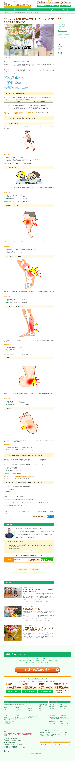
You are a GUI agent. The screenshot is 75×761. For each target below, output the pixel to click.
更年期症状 (18, 707)
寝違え (6, 707)
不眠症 (6, 715)
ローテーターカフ (62, 30)
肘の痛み (60, 46)
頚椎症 (20, 705)
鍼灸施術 (48, 734)
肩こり (28, 704)
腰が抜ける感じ (53, 721)
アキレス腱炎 (36, 511)
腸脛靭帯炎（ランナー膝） (12, 81)
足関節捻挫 (9, 84)
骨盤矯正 (54, 732)
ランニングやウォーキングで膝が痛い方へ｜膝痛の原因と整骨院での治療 (27, 572)
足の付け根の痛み (53, 725)
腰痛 (54, 712)
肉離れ (6, 513)
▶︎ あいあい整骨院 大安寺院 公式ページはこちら (14, 505)
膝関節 (66, 37)
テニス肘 (67, 24)
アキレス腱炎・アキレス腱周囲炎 (13, 82)
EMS (66, 732)
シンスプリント (8, 511)
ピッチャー (61, 21)
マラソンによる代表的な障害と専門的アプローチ (14, 77)
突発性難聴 (18, 715)
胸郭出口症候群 (64, 706)
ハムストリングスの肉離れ (12, 78)
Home (7, 10)
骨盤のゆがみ (54, 718)
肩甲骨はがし (29, 710)
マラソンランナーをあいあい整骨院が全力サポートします (16, 88)
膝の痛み (60, 50)
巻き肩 (40, 710)
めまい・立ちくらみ (9, 719)
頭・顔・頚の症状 (9, 702)
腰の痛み (60, 49)
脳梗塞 (6, 712)
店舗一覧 (47, 730)
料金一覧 (60, 734)
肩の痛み (60, 48)
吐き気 (17, 717)
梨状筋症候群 (63, 717)
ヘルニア (62, 725)
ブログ (8, 12)
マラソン (29, 511)
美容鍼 (64, 26)
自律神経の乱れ (9, 722)
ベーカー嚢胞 (61, 32)
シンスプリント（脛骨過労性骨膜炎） (14, 83)
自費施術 (54, 734)
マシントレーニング (63, 28)
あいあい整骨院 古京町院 (10, 746)
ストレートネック (43, 713)
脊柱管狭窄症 (52, 706)
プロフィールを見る (28, 550)
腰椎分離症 (52, 708)
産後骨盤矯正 (60, 732)
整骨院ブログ (66, 734)
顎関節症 (32, 717)
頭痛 (9, 705)
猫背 (28, 712)
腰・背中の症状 (53, 702)
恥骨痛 (62, 721)
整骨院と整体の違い (55, 730)
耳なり (17, 719)
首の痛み (61, 37)
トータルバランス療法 (45, 732)
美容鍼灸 (42, 734)
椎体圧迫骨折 (52, 715)
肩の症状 (29, 702)
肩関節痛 (43, 705)
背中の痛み (52, 704)
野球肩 (40, 708)
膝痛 (60, 26)
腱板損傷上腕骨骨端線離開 (63, 35)
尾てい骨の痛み (53, 723)
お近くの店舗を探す (41, 669)
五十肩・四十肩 (30, 708)
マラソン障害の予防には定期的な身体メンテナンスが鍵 (16, 87)
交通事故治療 (54, 10)
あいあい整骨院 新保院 (9, 742)
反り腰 (62, 704)
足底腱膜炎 (9, 86)
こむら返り (50, 511)
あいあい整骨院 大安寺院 (18, 61)
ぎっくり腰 (63, 708)
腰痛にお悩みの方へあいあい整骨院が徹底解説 (29, 569)
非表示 (17, 73)
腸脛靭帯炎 (43, 511)
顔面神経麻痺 (18, 712)
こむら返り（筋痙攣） (11, 79)
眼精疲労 (6, 717)
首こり (6, 709)
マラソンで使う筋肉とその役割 (11, 76)
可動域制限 (61, 24)
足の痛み (60, 52)
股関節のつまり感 (64, 723)
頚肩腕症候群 (63, 715)
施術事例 (65, 10)
